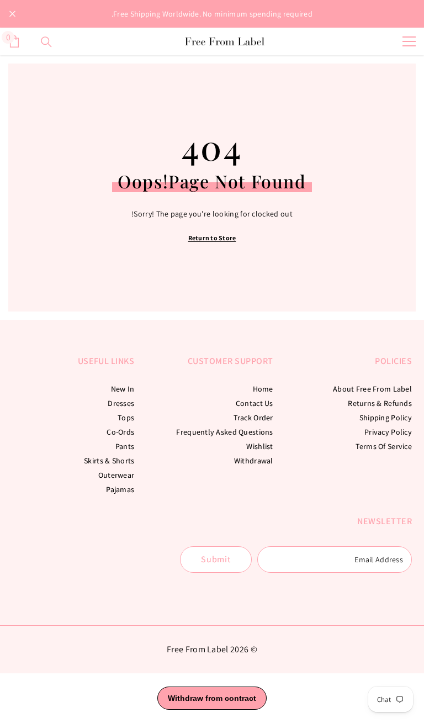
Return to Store (212, 238)
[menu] (409, 41)
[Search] (46, 42)
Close (12, 14)
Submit (216, 559)
